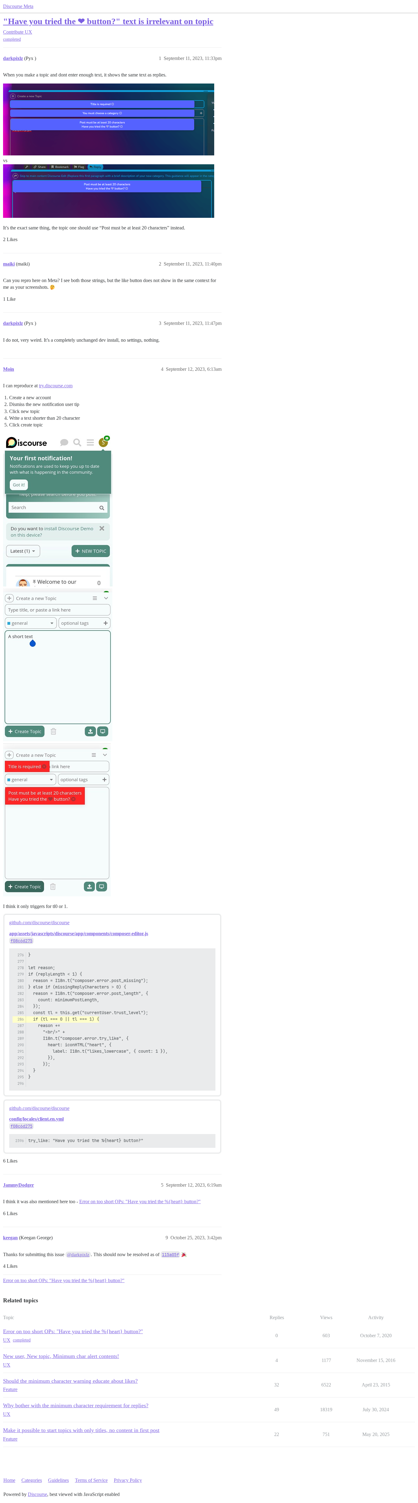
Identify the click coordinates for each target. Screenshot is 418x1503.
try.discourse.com (56, 385)
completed (12, 39)
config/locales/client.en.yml (36, 1119)
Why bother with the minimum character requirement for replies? (75, 1405)
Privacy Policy (128, 1480)
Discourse (37, 1494)
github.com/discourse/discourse (39, 922)
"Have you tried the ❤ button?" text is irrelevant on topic (108, 21)
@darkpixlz (78, 1254)
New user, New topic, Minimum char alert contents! (61, 1356)
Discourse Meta (18, 6)
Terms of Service (91, 1480)
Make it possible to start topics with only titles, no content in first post (81, 1430)
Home (9, 1480)
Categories (31, 1480)
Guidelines (58, 1480)
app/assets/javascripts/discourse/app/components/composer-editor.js (78, 933)
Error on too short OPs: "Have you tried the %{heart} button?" (140, 1201)
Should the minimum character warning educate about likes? (70, 1381)
